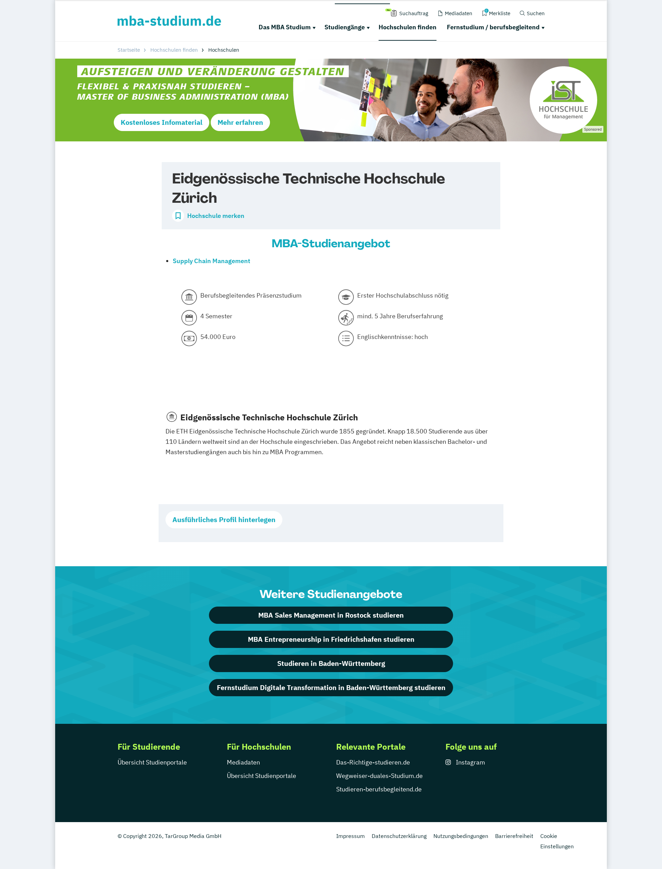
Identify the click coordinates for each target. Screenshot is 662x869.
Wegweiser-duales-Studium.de (379, 776)
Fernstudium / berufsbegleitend (493, 27)
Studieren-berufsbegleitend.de (379, 789)
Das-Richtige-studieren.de (373, 762)
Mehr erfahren (240, 122)
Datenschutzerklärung (399, 835)
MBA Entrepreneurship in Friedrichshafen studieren (331, 639)
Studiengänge (344, 27)
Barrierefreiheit (514, 835)
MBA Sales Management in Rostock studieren (331, 615)
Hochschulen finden (408, 27)
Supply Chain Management (211, 261)
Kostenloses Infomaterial (161, 122)
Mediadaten (243, 762)
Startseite (129, 50)
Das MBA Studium (285, 27)
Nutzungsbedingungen (460, 835)
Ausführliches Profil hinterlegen (223, 519)
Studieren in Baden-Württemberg (331, 663)
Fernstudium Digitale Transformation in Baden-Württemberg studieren (331, 687)
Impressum (350, 835)
